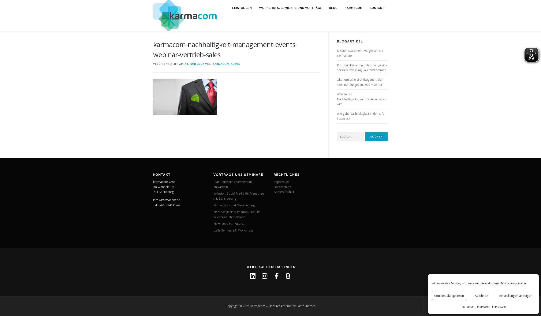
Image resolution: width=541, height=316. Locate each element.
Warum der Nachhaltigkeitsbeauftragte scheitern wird (362, 99)
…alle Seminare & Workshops (233, 230)
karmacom (354, 8)
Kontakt (377, 8)
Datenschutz (282, 187)
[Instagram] (264, 276)
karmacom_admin (226, 64)
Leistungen (242, 8)
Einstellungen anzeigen (515, 295)
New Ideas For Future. (228, 224)
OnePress (275, 306)
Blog (333, 8)
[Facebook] (276, 276)
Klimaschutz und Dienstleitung (234, 205)
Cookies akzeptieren (449, 295)
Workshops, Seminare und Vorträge (290, 8)
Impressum (467, 306)
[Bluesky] (288, 276)
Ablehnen (481, 295)
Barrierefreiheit (284, 192)
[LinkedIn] (253, 276)
